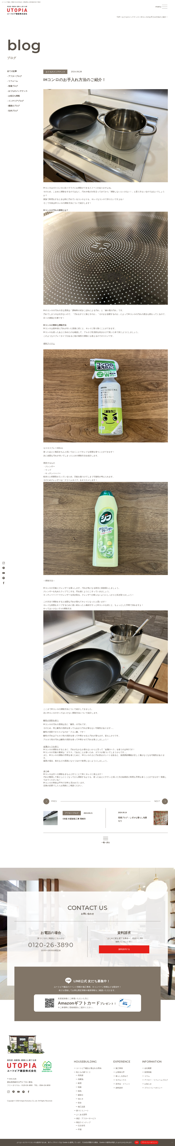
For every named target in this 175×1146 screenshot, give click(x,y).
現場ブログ (13, 86)
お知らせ (148, 1084)
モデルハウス (121, 1080)
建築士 (80, 1095)
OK (137, 1142)
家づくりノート (82, 1111)
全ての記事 (12, 71)
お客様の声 (120, 1072)
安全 (80, 1103)
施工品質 (81, 1107)
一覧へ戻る (105, 842)
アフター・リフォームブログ (156, 1080)
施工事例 (119, 1068)
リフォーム (13, 81)
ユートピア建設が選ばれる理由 (88, 1068)
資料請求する (124, 949)
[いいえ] (172, 1142)
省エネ (80, 1099)
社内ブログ (13, 111)
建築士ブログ (14, 106)
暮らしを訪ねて (122, 1076)
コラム (147, 1076)
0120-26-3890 (51, 945)
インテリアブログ (16, 101)
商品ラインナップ (83, 1122)
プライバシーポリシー (153, 1088)
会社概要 (148, 1068)
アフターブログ (15, 76)
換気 (80, 1091)
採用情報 (148, 1072)
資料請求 (119, 1088)
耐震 (80, 1083)
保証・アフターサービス (86, 1118)
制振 (80, 1087)
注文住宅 (81, 1126)
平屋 (80, 1129)
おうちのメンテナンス (18, 91)
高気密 (80, 1075)
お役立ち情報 (14, 96)
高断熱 (80, 1079)
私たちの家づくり (83, 1072)
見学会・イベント (123, 1084)
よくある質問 (81, 1114)
